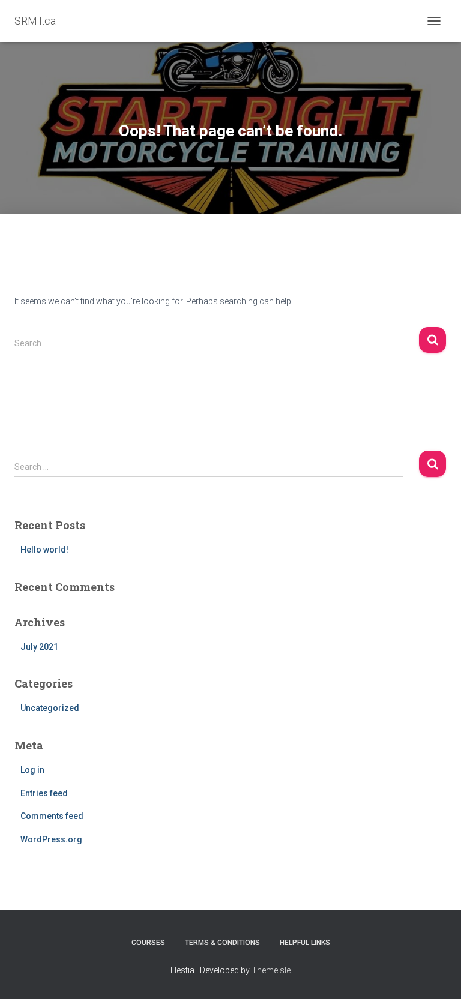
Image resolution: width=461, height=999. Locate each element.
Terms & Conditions (222, 942)
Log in (32, 770)
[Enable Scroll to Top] (437, 975)
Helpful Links (305, 942)
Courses (148, 942)
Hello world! (44, 549)
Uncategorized (49, 708)
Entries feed (44, 793)
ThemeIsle (271, 970)
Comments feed (51, 816)
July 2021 (39, 647)
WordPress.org (51, 839)
